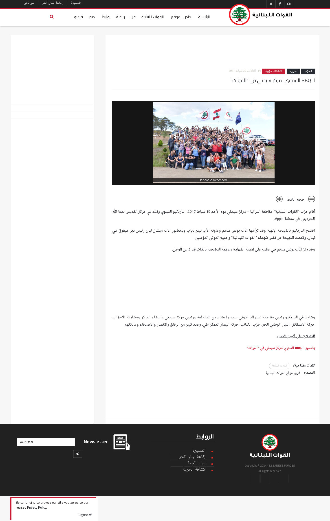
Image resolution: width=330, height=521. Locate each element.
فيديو (78, 16)
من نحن (29, 3)
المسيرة (76, 3)
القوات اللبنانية (152, 16)
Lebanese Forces (261, 14)
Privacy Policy (36, 507)
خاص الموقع (181, 16)
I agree (83, 515)
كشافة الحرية (194, 470)
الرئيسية (204, 16)
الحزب (308, 71)
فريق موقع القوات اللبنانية (283, 373)
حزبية (293, 71)
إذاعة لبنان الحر (52, 3)
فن (133, 16)
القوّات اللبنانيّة (279, 366)
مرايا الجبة (196, 463)
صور (92, 16)
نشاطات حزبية (273, 71)
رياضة (120, 16)
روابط (106, 16)
